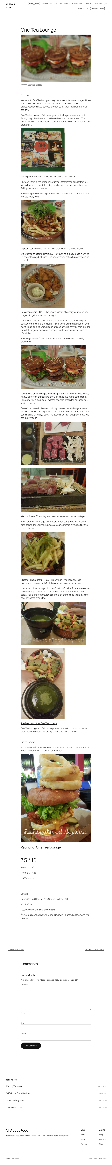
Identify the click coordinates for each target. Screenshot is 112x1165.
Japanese (39, 85)
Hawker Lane (41, 750)
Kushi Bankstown (14, 1107)
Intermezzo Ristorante (94, 949)
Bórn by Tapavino (14, 1086)
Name (23, 1013)
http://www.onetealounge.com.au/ (38, 909)
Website (23, 1033)
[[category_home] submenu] (106, 8)
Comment (25, 984)
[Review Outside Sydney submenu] (106, 3)
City (33, 85)
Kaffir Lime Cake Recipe (17, 1093)
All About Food (10, 6)
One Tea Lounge (49, 723)
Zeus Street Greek (16, 949)
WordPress (103, 1158)
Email (22, 1023)
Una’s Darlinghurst (14, 1100)
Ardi (29, 85)
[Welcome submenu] (51, 3)
